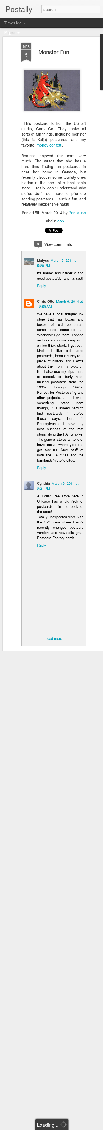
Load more (53, 638)
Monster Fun (53, 52)
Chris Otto (45, 301)
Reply (41, 285)
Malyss (43, 260)
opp (60, 221)
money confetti (49, 145)
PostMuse (77, 212)
